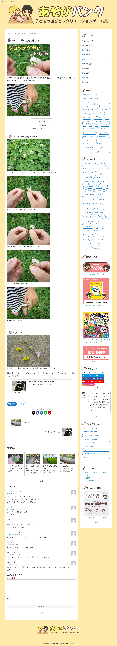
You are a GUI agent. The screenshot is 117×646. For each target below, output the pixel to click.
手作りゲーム (87, 212)
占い (84, 186)
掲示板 (100, 195)
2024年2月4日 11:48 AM (13, 509)
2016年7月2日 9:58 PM (13, 534)
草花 (22, 404)
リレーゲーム (87, 106)
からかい (94, 181)
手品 (97, 186)
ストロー (104, 140)
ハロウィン (99, 190)
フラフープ (103, 128)
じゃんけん (95, 113)
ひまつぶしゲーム (101, 177)
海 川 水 (90, 190)
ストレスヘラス (88, 457)
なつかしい (103, 181)
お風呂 (91, 186)
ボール (92, 128)
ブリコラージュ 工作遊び (90, 453)
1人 (92, 117)
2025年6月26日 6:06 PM (13, 494)
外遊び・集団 (98, 212)
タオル (105, 132)
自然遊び (13, 404)
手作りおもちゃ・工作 (90, 226)
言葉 (106, 121)
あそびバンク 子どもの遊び (91, 428)
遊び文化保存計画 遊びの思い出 (92, 432)
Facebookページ (88, 460)
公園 (94, 168)
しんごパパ (92, 394)
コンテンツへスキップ (7, 1)
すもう (91, 172)
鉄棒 (84, 172)
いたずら (86, 181)
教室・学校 (86, 121)
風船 (96, 132)
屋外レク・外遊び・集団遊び (91, 98)
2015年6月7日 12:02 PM (13, 544)
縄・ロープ (86, 132)
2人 (84, 117)
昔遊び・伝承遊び (88, 110)
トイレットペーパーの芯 (90, 140)
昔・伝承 (86, 217)
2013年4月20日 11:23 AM (14, 554)
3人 (108, 113)
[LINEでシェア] (45, 413)
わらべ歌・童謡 (102, 110)
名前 (8, 598)
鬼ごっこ (85, 113)
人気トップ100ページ (89, 164)
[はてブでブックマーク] (41, 413)
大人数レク (100, 199)
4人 (102, 113)
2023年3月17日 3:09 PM (13, 522)
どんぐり (85, 151)
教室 (97, 230)
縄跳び (85, 239)
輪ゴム (103, 147)
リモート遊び (102, 117)
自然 (106, 217)
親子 (84, 125)
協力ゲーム (86, 102)
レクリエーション (88, 199)
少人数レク (86, 203)
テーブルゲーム (88, 230)
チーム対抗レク (88, 208)
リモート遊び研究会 (89, 442)
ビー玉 (100, 151)
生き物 (85, 221)
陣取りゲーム (101, 106)
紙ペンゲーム (97, 121)
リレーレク (99, 208)
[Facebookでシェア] (37, 413)
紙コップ (101, 143)
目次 (39, 121)
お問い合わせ (89, 481)
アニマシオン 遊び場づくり (91, 439)
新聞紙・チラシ (87, 136)
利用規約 (88, 478)
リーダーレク (101, 102)
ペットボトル (87, 143)
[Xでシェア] (33, 413)
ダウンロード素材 (88, 195)
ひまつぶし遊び (88, 177)
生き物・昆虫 (105, 125)
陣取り (98, 172)
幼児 (91, 221)
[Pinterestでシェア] (49, 413)
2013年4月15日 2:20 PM (13, 564)
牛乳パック (102, 136)
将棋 (107, 190)
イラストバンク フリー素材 (91, 435)
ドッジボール (103, 168)
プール (104, 186)
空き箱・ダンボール (89, 147)
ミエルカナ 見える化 (89, 446)
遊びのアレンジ (39, 128)
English (85, 450)
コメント (11, 578)
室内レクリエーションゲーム (91, 94)
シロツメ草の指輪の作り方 (42, 125)
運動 (90, 125)
